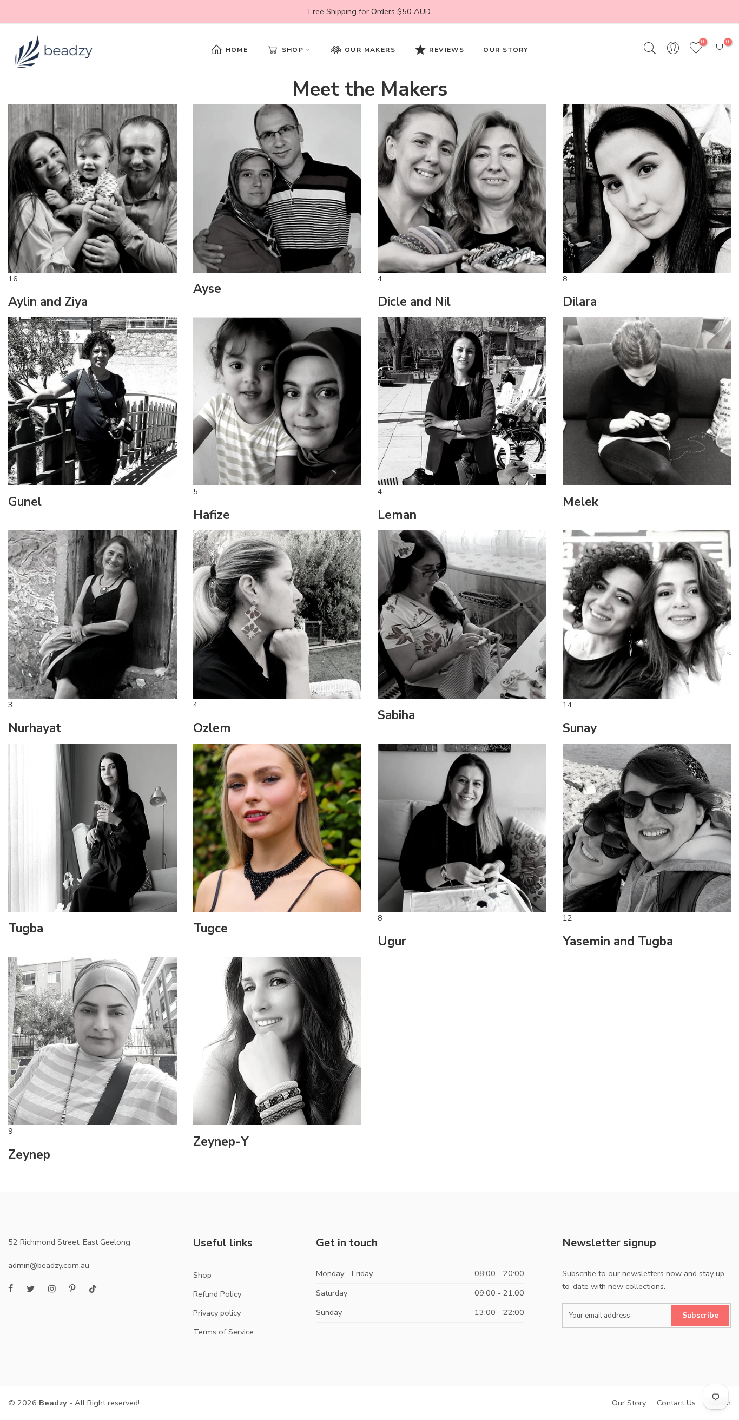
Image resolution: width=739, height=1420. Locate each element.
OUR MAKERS (370, 49)
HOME (237, 49)
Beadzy (53, 1402)
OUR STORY (506, 49)
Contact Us (676, 1402)
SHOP (293, 49)
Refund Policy (217, 1293)
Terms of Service (223, 1331)
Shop (202, 1275)
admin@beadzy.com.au (48, 1265)
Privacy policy (217, 1312)
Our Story (629, 1402)
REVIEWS (446, 49)
